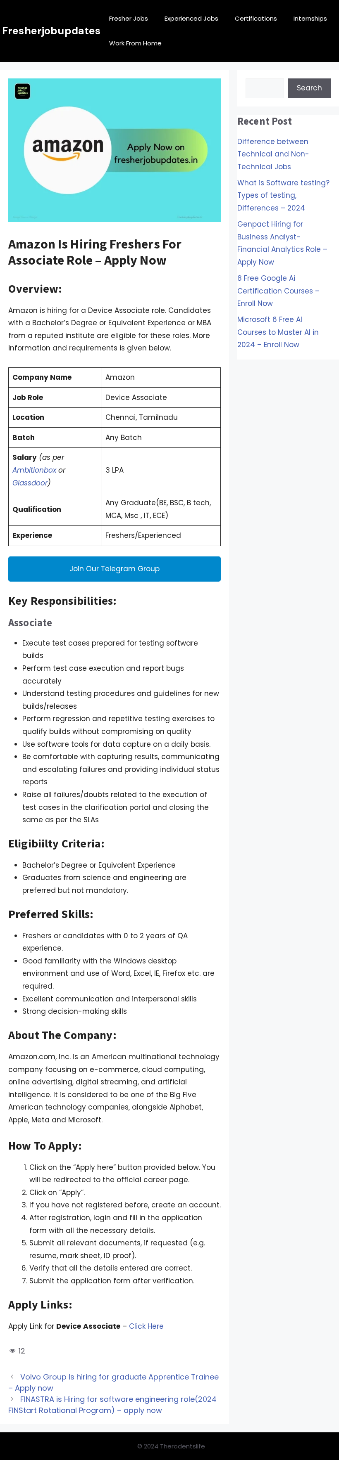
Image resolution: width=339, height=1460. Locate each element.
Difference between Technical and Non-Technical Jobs (273, 154)
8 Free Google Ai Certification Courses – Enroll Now (278, 290)
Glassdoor (30, 483)
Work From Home (135, 43)
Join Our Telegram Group (114, 569)
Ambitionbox (34, 470)
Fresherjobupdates (51, 31)
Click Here (146, 1326)
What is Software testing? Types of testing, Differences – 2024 (283, 195)
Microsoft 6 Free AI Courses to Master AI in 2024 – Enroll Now (278, 332)
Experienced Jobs (191, 18)
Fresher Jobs (128, 18)
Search (309, 88)
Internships (310, 18)
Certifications (256, 18)
